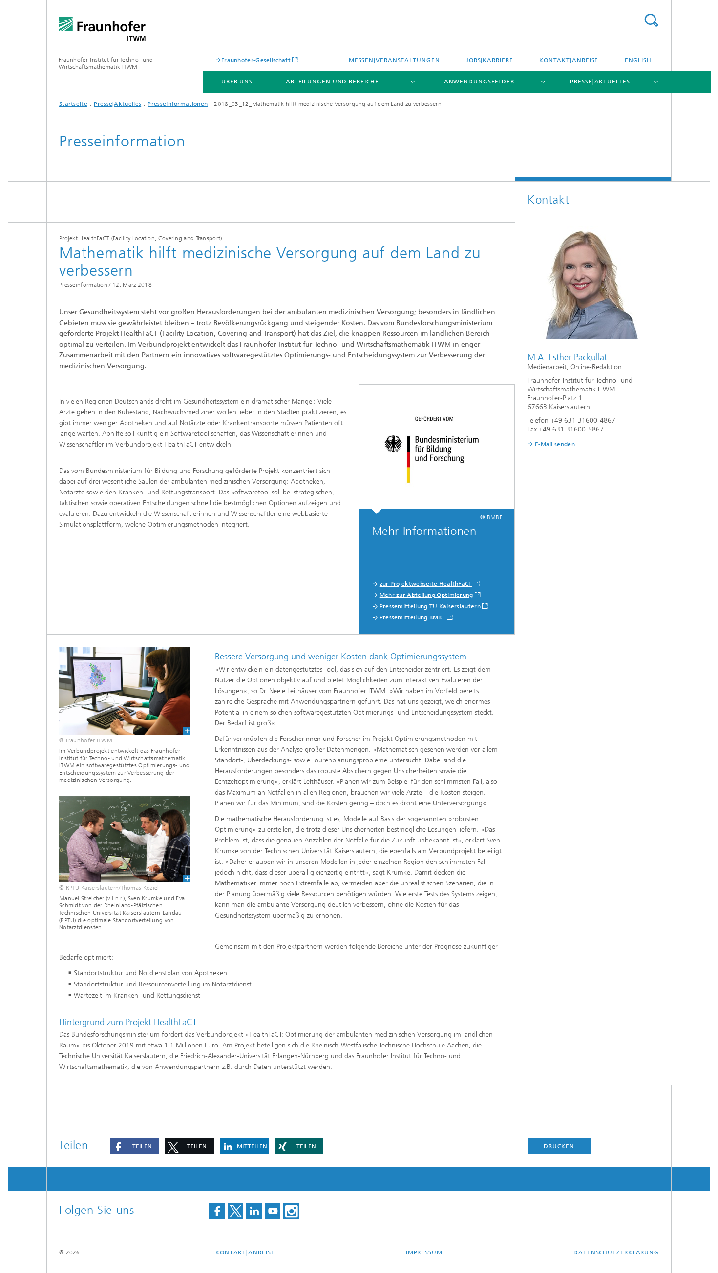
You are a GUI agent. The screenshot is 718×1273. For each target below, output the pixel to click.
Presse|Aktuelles (600, 81)
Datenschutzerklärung (616, 1252)
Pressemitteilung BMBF (412, 617)
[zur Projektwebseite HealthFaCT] (436, 449)
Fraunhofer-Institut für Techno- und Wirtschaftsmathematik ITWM (106, 63)
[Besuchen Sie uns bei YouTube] (272, 1211)
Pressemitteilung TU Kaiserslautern (430, 606)
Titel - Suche (651, 20)
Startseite (73, 104)
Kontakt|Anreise (569, 60)
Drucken (559, 1146)
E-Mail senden (555, 444)
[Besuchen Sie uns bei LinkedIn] (254, 1211)
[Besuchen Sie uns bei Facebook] (217, 1211)
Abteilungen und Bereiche (332, 81)
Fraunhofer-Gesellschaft (256, 60)
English (638, 60)
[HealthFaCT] (118, 691)
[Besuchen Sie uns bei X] (235, 1211)
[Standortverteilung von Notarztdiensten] (118, 839)
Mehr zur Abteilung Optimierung (426, 595)
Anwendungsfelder (479, 81)
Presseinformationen (178, 104)
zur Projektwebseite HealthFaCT (426, 583)
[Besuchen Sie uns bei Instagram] (291, 1211)
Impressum (424, 1252)
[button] (134, 1146)
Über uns (237, 81)
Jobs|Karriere (489, 60)
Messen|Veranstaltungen (394, 60)
